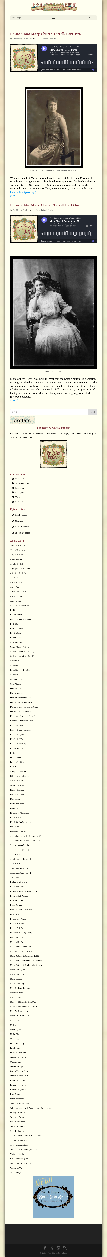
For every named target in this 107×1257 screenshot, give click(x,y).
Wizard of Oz (16, 1168)
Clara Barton (15, 665)
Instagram (19, 492)
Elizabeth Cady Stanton (20, 730)
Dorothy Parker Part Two (21, 702)
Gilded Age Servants (19, 781)
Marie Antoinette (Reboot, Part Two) (26, 965)
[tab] (53, 515)
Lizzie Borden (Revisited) (21, 910)
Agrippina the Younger (20, 568)
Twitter (18, 497)
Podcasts (52, 39)
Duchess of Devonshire (20, 711)
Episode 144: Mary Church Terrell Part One (45, 205)
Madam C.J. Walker (18, 942)
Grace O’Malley (17, 785)
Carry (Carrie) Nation (19, 647)
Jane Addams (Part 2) (19, 850)
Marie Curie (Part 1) (18, 970)
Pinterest (19, 502)
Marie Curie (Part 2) (18, 974)
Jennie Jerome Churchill (20, 859)
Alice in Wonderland (19, 573)
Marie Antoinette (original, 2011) (24, 956)
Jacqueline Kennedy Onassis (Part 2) (26, 840)
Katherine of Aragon (19, 882)
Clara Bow (14, 674)
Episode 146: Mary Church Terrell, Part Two (45, 34)
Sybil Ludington (17, 1131)
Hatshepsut (15, 799)
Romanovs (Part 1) (18, 1085)
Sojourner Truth (17, 1117)
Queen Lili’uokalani (19, 1057)
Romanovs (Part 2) (18, 1089)
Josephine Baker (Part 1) (20, 868)
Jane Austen (15, 854)
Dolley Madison (17, 693)
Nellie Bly (14, 1034)
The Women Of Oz (18, 1140)
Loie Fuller (15, 914)
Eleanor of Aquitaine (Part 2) (22, 721)
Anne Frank (15, 587)
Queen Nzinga (16, 1066)
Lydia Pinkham (16, 937)
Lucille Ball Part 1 (18, 923)
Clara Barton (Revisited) (20, 670)
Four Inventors (16, 757)
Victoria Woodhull (18, 1154)
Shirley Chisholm (17, 1112)
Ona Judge (15, 1039)
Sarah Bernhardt (17, 1099)
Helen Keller (15, 808)
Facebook (19, 488)
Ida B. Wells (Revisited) (20, 822)
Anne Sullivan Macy (19, 592)
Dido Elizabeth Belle (19, 688)
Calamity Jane (16, 642)
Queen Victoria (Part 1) (20, 1071)
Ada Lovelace (16, 559)
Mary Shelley (16, 997)
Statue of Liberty (17, 1126)
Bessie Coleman (17, 633)
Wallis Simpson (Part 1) (20, 1159)
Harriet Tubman (17, 790)
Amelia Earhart (16, 578)
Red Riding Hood (17, 1080)
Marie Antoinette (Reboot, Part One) (26, 960)
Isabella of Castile (18, 831)
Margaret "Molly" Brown (21, 951)
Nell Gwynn (15, 1029)
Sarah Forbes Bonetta (19, 1103)
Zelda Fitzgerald (17, 1172)
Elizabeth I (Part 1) (18, 734)
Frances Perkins (17, 762)
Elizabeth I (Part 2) (18, 739)
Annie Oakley (16, 596)
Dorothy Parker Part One (21, 698)
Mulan (13, 1025)
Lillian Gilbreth (16, 900)
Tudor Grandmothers (19, 1145)
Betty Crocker (16, 638)
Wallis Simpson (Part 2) (20, 1163)
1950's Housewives (18, 550)
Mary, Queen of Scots (19, 1016)
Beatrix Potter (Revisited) (21, 619)
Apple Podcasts (22, 483)
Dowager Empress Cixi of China (24, 707)
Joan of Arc (15, 863)
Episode (45, 39)
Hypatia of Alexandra (19, 813)
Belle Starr (14, 624)
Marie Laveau (16, 979)
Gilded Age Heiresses (19, 776)
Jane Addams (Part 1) (19, 845)
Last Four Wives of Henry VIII (23, 891)
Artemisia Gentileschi (19, 605)
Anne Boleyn (16, 582)
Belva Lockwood (17, 628)
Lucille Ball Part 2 (18, 928)
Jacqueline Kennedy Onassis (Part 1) (26, 836)
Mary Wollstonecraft (19, 1011)
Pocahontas (15, 1048)
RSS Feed (19, 479)
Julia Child (15, 877)
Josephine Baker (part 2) (20, 873)
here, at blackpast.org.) (23, 192)
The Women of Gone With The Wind (26, 1135)
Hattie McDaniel (17, 804)
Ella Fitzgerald (16, 748)
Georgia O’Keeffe (18, 771)
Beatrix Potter (16, 615)
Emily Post (15, 753)
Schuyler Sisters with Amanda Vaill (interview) (30, 1108)
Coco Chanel (15, 684)
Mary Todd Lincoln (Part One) (23, 1002)
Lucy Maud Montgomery (21, 933)
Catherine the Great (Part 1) (22, 651)
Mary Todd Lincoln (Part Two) (23, 1006)
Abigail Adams (16, 555)
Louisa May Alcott (18, 919)
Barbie (13, 610)
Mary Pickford (16, 993)
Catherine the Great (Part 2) (22, 656)
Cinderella (14, 661)
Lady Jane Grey (17, 887)
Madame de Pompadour (20, 946)
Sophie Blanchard (18, 1122)
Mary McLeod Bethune (20, 988)
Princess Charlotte (18, 1053)
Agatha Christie (17, 564)
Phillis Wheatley (17, 1043)
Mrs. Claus (15, 1020)
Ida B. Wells (15, 817)
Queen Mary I (16, 1062)
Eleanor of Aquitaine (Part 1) (22, 716)
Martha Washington (18, 983)
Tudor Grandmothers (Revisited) (24, 1149)
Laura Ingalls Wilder (19, 896)
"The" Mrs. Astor (17, 545)
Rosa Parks (15, 1094)
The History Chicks (20, 39)
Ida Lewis (14, 827)
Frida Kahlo (15, 767)
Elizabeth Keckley (18, 744)
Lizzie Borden (16, 905)
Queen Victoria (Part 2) (20, 1076)
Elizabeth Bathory (18, 725)
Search (92, 412)
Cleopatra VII (16, 679)
